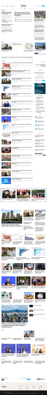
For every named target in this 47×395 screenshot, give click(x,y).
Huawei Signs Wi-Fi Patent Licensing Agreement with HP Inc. (6, 362)
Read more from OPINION (40, 131)
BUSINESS (2, 246)
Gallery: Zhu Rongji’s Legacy (8, 199)
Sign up (43, 80)
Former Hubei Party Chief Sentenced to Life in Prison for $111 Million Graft (22, 148)
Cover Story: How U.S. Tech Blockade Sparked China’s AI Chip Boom (22, 14)
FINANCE (2, 209)
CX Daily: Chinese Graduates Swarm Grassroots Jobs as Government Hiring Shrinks (22, 140)
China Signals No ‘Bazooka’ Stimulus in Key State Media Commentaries (40, 98)
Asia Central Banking (31, 8)
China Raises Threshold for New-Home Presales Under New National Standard (39, 30)
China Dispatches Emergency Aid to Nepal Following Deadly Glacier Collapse (21, 109)
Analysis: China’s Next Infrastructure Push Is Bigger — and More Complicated (29, 50)
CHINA (2, 275)
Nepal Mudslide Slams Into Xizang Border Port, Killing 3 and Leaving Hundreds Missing (40, 111)
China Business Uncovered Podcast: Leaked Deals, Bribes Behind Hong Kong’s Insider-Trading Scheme (23, 355)
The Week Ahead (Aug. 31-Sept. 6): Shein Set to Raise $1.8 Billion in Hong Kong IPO (22, 179)
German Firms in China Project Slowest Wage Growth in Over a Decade (28, 242)
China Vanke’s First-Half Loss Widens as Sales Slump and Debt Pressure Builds (22, 155)
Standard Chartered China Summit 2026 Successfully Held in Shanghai (40, 362)
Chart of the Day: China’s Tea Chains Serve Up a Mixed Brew (21, 125)
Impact (27, 8)
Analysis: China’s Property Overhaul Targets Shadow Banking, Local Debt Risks (21, 79)
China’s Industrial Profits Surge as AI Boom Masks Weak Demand (17, 242)
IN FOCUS (2, 188)
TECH (2, 262)
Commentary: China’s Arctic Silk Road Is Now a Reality (41, 129)
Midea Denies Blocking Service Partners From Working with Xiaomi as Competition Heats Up (40, 27)
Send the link (28, 379)
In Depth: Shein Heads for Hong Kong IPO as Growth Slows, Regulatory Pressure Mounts (39, 136)
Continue (42, 393)
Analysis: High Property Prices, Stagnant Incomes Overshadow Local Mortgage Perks (21, 71)
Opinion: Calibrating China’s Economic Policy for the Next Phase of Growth (22, 132)
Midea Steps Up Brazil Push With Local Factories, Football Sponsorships (39, 25)
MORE (32, 59)
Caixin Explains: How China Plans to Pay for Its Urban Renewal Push (40, 50)
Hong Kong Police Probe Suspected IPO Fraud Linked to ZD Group (40, 218)
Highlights (20, 8)
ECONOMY (3, 233)
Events (24, 8)
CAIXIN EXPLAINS (3, 291)
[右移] (45, 194)
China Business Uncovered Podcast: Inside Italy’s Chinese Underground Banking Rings (17, 57)
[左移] (2, 194)
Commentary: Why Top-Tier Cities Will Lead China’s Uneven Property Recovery (40, 39)
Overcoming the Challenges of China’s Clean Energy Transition (18, 362)
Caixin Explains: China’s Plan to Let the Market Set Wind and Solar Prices (28, 301)
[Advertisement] (23, 205)
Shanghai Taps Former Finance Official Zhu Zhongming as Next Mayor (22, 117)
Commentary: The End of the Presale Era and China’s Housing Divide (21, 94)
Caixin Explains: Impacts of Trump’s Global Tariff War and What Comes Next (18, 301)
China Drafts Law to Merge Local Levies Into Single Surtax (22, 62)
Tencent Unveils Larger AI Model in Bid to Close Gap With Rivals (17, 272)
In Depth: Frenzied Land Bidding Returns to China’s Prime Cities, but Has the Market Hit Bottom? (40, 140)
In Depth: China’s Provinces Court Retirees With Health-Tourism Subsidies (6, 13)
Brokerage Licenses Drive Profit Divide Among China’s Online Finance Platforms (40, 223)
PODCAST (2, 343)
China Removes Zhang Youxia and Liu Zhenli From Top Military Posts (21, 163)
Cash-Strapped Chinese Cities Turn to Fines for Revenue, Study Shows (40, 108)
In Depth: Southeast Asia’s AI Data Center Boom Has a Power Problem (6, 50)
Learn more (37, 393)
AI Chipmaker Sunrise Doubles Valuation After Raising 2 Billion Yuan (28, 272)
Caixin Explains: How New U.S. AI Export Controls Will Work (40, 301)
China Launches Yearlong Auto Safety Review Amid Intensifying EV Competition (7, 30)
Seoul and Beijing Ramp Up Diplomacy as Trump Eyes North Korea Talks (22, 102)
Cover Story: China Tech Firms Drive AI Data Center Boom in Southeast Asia (17, 44)
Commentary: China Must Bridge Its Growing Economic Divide (41, 126)
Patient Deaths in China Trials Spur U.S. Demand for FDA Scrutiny (40, 104)
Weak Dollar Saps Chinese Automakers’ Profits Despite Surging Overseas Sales (22, 86)
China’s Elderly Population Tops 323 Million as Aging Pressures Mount (7, 21)
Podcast (17, 8)
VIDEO (2, 304)
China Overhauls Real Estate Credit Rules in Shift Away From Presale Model (40, 37)
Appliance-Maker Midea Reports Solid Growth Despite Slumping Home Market (39, 20)
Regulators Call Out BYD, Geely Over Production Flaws (7, 25)
